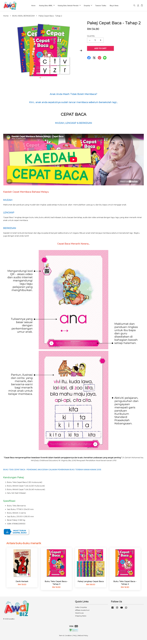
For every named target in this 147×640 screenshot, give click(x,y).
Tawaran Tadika (100, 5)
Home (33, 5)
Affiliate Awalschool (82, 610)
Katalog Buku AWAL (46, 5)
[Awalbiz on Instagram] (117, 608)
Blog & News (114, 5)
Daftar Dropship (81, 607)
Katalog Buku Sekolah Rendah (68, 5)
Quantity (91, 36)
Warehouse (79, 613)
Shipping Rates (80, 616)
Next (81, 50)
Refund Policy (83, 635)
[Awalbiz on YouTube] (121, 608)
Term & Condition (65, 635)
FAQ (74, 635)
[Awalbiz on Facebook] (112, 608)
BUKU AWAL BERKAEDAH (23, 16)
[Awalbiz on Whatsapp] (126, 608)
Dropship (87, 5)
